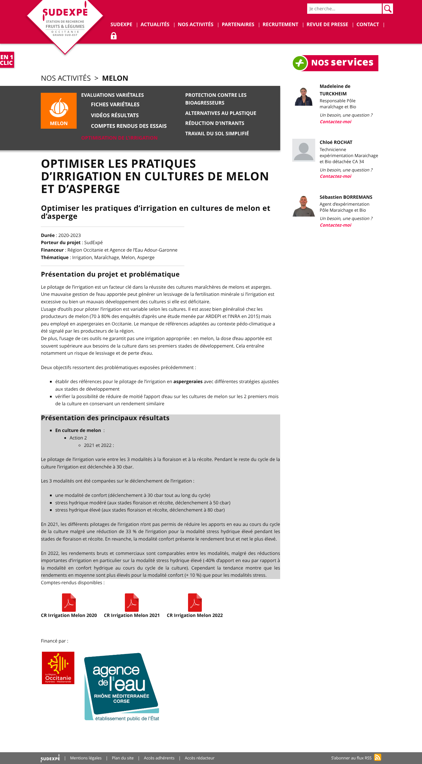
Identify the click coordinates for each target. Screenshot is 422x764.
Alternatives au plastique (220, 113)
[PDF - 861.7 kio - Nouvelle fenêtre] (195, 602)
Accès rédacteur (200, 758)
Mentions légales (86, 758)
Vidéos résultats (115, 115)
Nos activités (66, 78)
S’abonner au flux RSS (351, 758)
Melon (115, 78)
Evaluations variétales (112, 95)
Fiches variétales (115, 104)
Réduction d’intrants (214, 123)
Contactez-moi (335, 122)
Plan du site (123, 758)
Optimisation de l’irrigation (119, 138)
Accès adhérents (159, 758)
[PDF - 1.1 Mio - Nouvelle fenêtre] (69, 602)
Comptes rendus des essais (129, 126)
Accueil (50, 758)
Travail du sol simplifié (217, 133)
